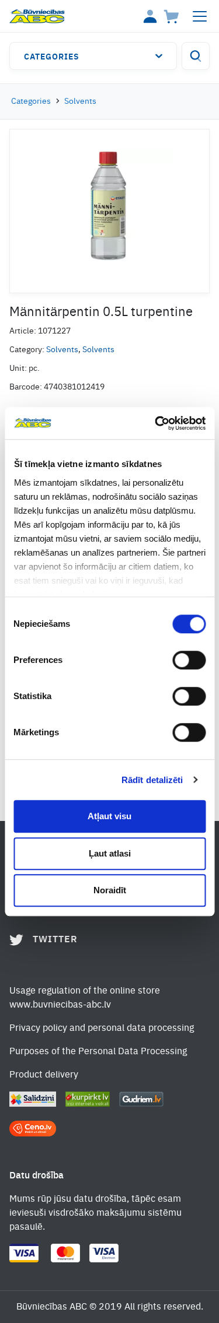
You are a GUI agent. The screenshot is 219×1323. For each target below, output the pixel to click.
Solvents (80, 101)
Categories (51, 57)
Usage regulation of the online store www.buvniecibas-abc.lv (84, 998)
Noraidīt (109, 890)
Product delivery (43, 1075)
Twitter (55, 940)
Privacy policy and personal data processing (101, 1028)
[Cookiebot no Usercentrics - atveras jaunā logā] (156, 423)
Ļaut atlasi (110, 853)
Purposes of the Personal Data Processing (98, 1052)
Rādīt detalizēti (152, 780)
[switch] (189, 660)
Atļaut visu (109, 816)
